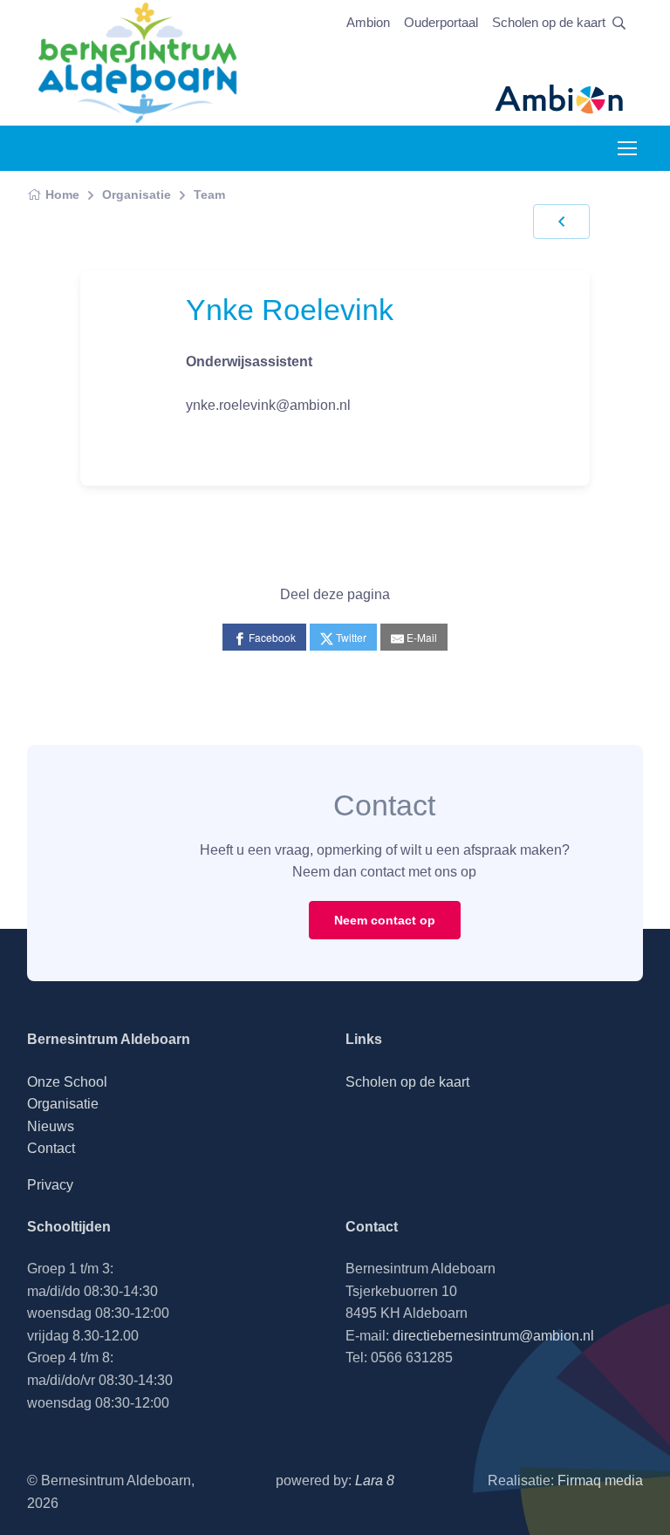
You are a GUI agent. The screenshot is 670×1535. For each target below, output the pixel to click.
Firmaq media (600, 1480)
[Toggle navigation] (626, 148)
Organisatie (136, 194)
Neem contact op (384, 920)
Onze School (67, 1081)
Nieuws (50, 1126)
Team (209, 194)
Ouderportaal (441, 22)
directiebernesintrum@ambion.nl (493, 1335)
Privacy (50, 1184)
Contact (51, 1148)
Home (62, 194)
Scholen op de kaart (548, 22)
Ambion (368, 22)
